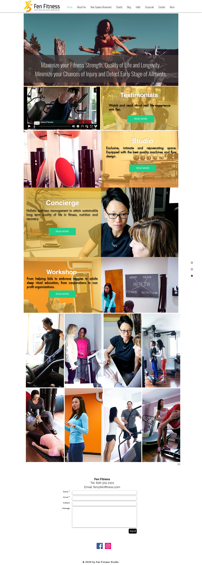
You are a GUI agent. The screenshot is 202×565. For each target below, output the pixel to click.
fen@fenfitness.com (106, 487)
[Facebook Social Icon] (100, 546)
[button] (45, 350)
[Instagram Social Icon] (108, 546)
